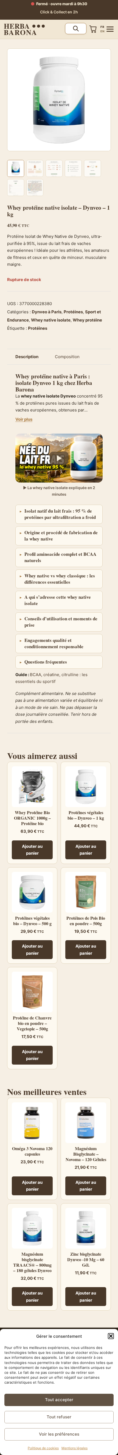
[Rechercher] (75, 28)
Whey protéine (87, 320)
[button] (111, 1336)
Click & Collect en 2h (59, 12)
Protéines (73, 311)
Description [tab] (26, 356)
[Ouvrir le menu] (110, 29)
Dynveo (42, 383)
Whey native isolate (51, 320)
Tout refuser (59, 1416)
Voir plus (23, 419)
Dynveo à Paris (46, 311)
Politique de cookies (43, 1448)
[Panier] (93, 29)
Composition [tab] (67, 356)
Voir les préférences (59, 1434)
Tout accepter (59, 1399)
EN (102, 31)
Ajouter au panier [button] (32, 850)
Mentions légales (74, 1448)
